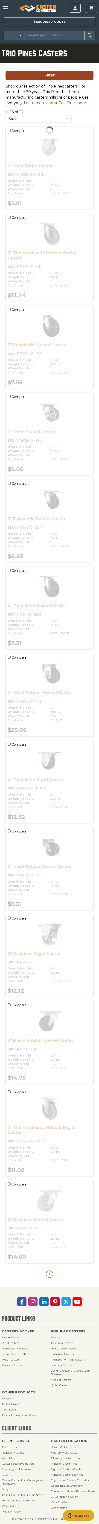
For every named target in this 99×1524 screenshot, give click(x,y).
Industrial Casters (62, 1354)
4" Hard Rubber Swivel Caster (40, 692)
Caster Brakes (11, 1404)
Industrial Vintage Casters (68, 1359)
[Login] (75, 8)
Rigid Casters (10, 1343)
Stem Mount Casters (15, 1354)
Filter (49, 75)
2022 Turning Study (64, 1496)
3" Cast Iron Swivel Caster (36, 1219)
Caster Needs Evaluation (18, 1463)
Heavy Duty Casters (64, 1348)
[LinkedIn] (44, 1301)
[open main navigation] (5, 8)
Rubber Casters (12, 1365)
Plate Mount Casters (15, 1348)
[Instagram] (33, 1301)
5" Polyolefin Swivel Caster (37, 344)
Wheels (6, 1398)
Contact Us (9, 1447)
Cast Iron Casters (62, 1343)
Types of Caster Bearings (67, 1474)
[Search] (90, 35)
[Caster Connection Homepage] (38, 8)
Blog (5, 1489)
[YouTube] (77, 1301)
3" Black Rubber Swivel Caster (40, 1040)
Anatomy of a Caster (65, 1452)
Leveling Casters (61, 1365)
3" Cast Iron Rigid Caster (34, 953)
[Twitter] (66, 1301)
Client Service (16, 1441)
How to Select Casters (65, 1447)
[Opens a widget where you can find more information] (78, 1516)
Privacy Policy (11, 1511)
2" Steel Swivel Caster (32, 432)
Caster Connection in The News (22, 1495)
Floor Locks (9, 1409)
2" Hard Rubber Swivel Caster (40, 866)
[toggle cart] (91, 8)
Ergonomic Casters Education (70, 1480)
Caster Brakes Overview (67, 1485)
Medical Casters (61, 1379)
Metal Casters (11, 1359)
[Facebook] (21, 1301)
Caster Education (69, 1441)
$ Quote (49, 21)
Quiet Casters (60, 1385)
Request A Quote (13, 1452)
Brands (55, 1337)
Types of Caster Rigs (64, 1463)
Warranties (9, 1506)
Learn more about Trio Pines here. (55, 103)
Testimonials (59, 1507)
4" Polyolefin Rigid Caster (36, 779)
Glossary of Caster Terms (67, 1458)
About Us (8, 1458)
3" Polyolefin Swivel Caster (37, 518)
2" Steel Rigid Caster (30, 166)
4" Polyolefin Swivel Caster (37, 605)
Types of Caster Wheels (66, 1469)
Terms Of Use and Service (18, 1500)
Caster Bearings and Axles (19, 1415)
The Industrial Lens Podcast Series (73, 1491)
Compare (18, 131)
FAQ (5, 1474)
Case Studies (59, 1502)
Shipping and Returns (16, 1469)
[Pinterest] (55, 1301)
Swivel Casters (11, 1337)
